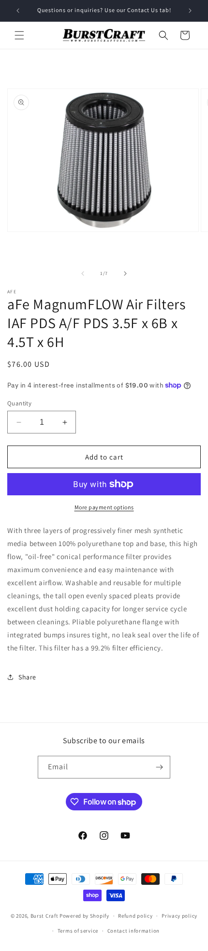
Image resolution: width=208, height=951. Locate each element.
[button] (19, 35)
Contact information (133, 930)
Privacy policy (179, 915)
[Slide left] (82, 273)
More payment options (104, 507)
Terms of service (78, 930)
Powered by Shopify (84, 915)
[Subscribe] (159, 767)
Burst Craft (44, 915)
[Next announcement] (190, 10)
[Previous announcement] (18, 10)
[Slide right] (125, 273)
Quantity (19, 403)
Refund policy (135, 915)
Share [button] (27, 677)
